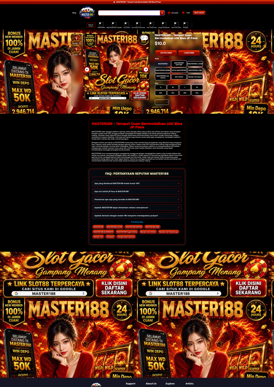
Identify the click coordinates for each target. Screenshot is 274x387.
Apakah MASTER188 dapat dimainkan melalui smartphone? (121, 207)
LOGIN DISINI (189, 53)
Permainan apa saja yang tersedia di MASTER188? (117, 199)
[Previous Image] (87, 69)
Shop (74, 13)
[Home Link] (87, 13)
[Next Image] (146, 69)
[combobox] (129, 12)
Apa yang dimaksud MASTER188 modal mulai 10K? (117, 183)
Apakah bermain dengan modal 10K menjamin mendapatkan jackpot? (126, 215)
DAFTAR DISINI (166, 53)
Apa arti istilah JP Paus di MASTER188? (112, 191)
